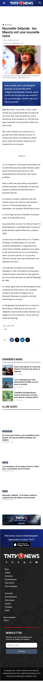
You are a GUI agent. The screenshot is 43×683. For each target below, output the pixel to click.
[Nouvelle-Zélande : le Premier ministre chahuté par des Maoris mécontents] (21, 483)
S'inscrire (21, 651)
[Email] (27, 340)
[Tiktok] (30, 562)
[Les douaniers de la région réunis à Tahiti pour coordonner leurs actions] (21, 455)
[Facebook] (12, 340)
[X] (17, 340)
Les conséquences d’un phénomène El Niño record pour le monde (26, 382)
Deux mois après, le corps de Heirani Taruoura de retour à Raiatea (27, 369)
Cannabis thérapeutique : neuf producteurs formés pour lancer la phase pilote (26, 394)
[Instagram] (12, 562)
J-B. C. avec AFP (8, 326)
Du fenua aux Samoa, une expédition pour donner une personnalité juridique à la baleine (21, 437)
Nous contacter (9, 617)
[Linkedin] (22, 340)
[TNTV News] (21, 556)
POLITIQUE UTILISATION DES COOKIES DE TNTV (21, 676)
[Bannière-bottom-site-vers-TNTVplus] (21, 525)
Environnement (7, 431)
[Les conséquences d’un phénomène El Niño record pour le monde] (7, 383)
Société (5, 462)
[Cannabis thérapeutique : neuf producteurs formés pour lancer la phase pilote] (7, 396)
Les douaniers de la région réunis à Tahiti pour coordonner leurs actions (20, 467)
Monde (9, 25)
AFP (5, 329)
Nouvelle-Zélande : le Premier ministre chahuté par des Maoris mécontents (19, 496)
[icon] (3, 25)
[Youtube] (36, 562)
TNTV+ (6, 620)
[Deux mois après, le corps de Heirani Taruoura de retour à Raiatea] (7, 370)
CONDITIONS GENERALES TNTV (30, 673)
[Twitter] (18, 562)
